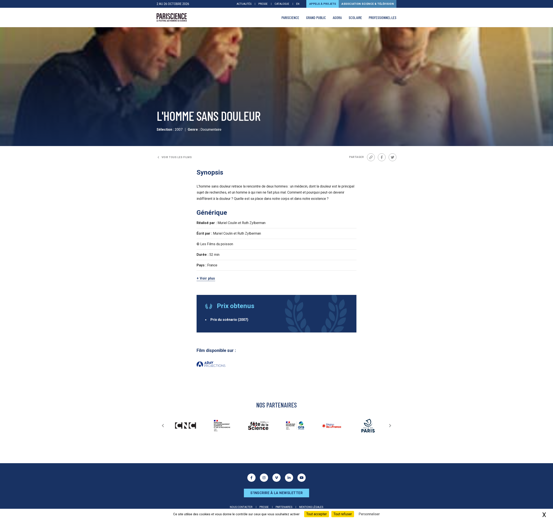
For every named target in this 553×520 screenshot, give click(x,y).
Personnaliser (369, 514)
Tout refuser (343, 514)
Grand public (316, 17)
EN (297, 3)
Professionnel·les (382, 17)
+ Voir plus (206, 278)
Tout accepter (316, 514)
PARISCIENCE (290, 17)
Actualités (244, 3)
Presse (263, 3)
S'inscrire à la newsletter (276, 493)
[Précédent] (163, 425)
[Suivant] (390, 425)
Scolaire (355, 17)
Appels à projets (322, 3)
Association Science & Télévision (367, 3)
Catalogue (282, 3)
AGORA (337, 17)
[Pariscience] (172, 17)
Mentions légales (311, 507)
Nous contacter (241, 507)
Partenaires (284, 507)
